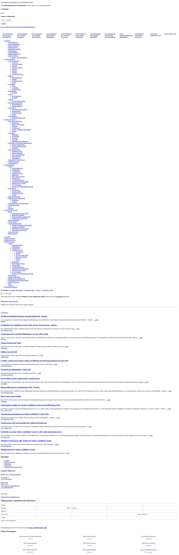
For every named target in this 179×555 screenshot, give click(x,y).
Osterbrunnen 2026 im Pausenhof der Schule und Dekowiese (24, 423)
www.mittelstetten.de (7, 487)
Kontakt (6, 460)
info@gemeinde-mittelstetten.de (10, 486)
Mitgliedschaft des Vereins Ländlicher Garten (18, 450)
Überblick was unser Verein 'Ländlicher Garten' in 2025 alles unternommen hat (31, 432)
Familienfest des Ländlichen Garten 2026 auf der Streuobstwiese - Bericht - (29, 325)
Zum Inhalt (4, 2)
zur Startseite (24, 2)
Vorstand (59, 296)
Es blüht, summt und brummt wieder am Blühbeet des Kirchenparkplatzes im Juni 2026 (34, 361)
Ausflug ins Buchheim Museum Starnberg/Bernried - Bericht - (24, 316)
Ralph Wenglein (13, 301)
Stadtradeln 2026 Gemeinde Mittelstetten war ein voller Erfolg (24, 334)
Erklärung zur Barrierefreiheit (13, 467)
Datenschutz (8, 465)
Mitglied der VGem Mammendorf (11, 474)
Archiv (26, 304)
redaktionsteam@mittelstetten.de (10, 497)
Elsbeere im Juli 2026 (9, 352)
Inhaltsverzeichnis (9, 462)
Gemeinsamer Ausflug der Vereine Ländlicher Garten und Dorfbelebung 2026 (30, 405)
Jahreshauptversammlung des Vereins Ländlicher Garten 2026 (25, 414)
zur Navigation (12, 2)
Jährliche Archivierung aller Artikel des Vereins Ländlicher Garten (26, 441)
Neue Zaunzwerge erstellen (11, 396)
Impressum (7, 464)
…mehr (96, 320)
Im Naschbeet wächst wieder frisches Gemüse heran (20, 378)
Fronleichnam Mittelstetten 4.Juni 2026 (16, 370)
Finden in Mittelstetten (8, 16)
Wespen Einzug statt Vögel (11, 343)
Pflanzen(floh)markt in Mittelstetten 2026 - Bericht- (20, 387)
